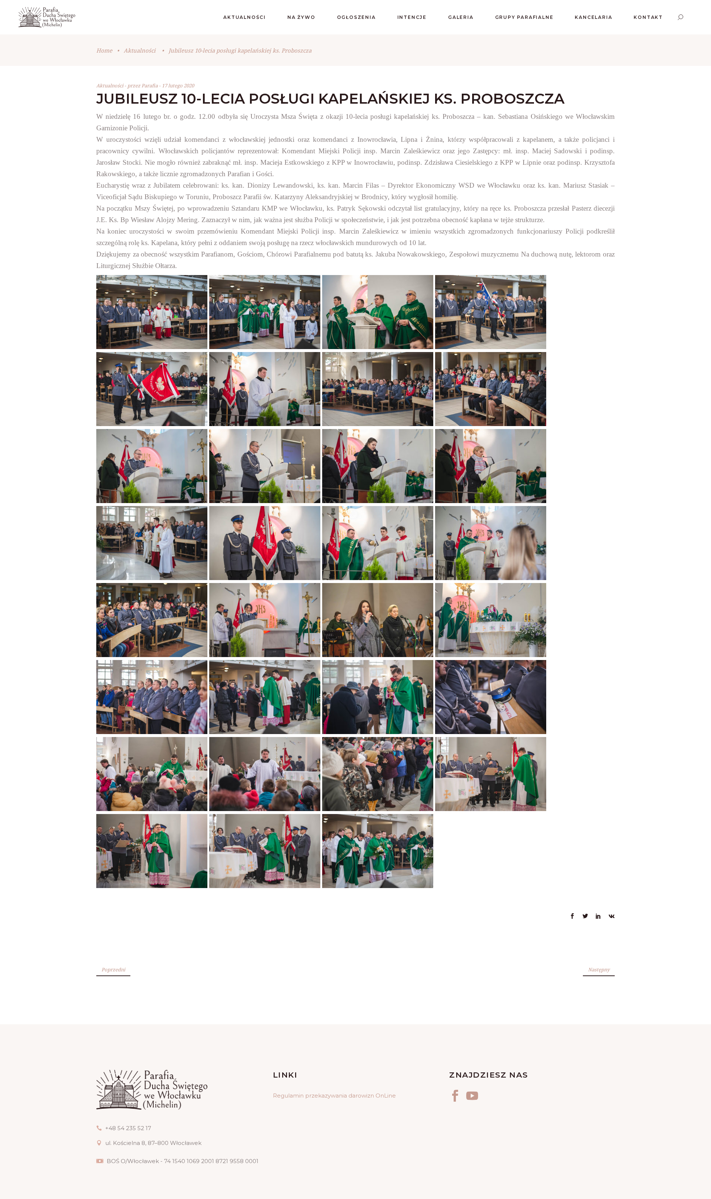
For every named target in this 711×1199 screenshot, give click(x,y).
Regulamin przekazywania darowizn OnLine (334, 1095)
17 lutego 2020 (178, 85)
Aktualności (140, 50)
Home (104, 50)
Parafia (150, 85)
